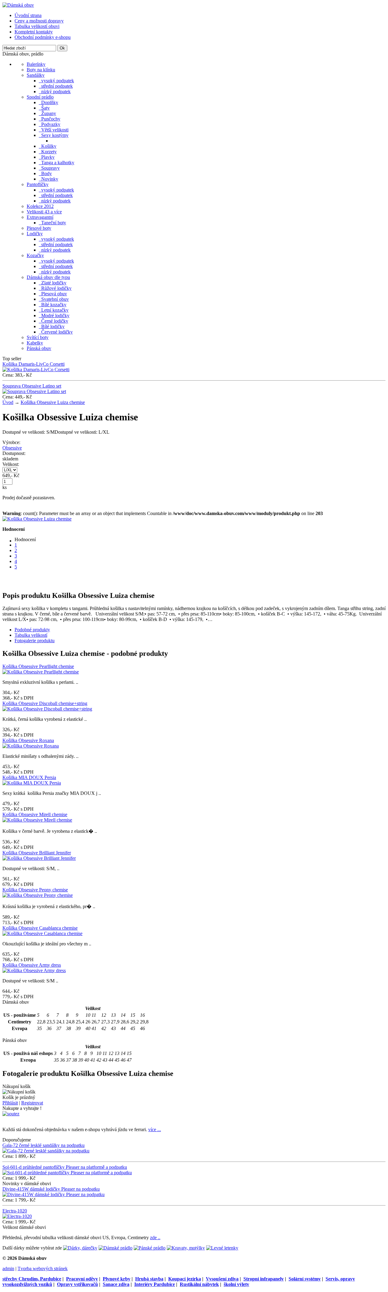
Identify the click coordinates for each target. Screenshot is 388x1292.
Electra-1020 (14, 1210)
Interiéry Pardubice (154, 1284)
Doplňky (48, 102)
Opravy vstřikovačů (77, 1284)
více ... (154, 1129)
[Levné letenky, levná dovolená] (222, 1247)
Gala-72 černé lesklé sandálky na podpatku (43, 1145)
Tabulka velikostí (31, 635)
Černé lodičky (53, 321)
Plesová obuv (53, 293)
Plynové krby (116, 1278)
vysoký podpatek (56, 80)
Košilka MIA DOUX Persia (29, 777)
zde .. (155, 1237)
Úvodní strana (28, 15)
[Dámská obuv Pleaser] (18, 5)
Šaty (44, 107)
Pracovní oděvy (82, 1278)
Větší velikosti (54, 129)
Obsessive (12, 447)
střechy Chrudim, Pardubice (31, 1278)
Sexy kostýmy (54, 135)
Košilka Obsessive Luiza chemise (53, 402)
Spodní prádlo (40, 97)
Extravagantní (40, 217)
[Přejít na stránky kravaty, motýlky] (186, 1247)
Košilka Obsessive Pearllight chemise (38, 666)
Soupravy (49, 168)
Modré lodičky (54, 315)
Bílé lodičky (52, 326)
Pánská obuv (39, 348)
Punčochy (49, 118)
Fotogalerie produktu (35, 640)
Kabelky (35, 342)
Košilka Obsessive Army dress (31, 965)
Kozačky (35, 255)
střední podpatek (56, 86)
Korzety (48, 151)
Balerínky (36, 64)
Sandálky (36, 75)
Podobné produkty (32, 629)
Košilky (47, 146)
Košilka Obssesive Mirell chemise (34, 814)
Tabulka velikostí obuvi (37, 26)
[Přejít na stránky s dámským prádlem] (115, 1247)
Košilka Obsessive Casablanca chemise (40, 928)
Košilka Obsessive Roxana (28, 740)
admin (8, 1268)
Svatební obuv (54, 299)
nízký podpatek (55, 91)
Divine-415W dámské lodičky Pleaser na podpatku (51, 1189)
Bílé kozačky (52, 304)
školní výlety (236, 1284)
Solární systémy (305, 1278)
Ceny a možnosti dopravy (39, 20)
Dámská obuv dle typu (48, 277)
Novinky (48, 178)
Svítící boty (37, 337)
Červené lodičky (56, 331)
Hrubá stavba (149, 1278)
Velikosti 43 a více (44, 211)
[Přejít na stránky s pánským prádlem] (150, 1247)
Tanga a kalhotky (56, 162)
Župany (47, 113)
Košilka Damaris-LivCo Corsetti (33, 364)
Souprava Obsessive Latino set (31, 385)
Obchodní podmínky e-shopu (43, 37)
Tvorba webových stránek (43, 1268)
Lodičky (35, 233)
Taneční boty (52, 222)
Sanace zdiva (116, 1284)
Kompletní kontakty (34, 31)
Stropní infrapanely (263, 1278)
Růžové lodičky (55, 288)
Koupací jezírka (184, 1278)
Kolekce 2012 (40, 206)
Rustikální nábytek (199, 1284)
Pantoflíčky (37, 184)
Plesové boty (39, 228)
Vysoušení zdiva (222, 1278)
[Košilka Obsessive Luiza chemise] (37, 518)
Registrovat (32, 1102)
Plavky (47, 157)
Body (45, 173)
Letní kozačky (54, 310)
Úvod (7, 402)
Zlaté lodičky (52, 282)
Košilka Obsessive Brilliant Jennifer (36, 852)
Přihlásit (10, 1102)
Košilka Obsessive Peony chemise (35, 889)
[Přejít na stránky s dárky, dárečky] (80, 1247)
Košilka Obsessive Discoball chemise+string (44, 703)
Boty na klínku (41, 69)
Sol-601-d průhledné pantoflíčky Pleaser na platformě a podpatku (64, 1167)
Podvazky (49, 124)
